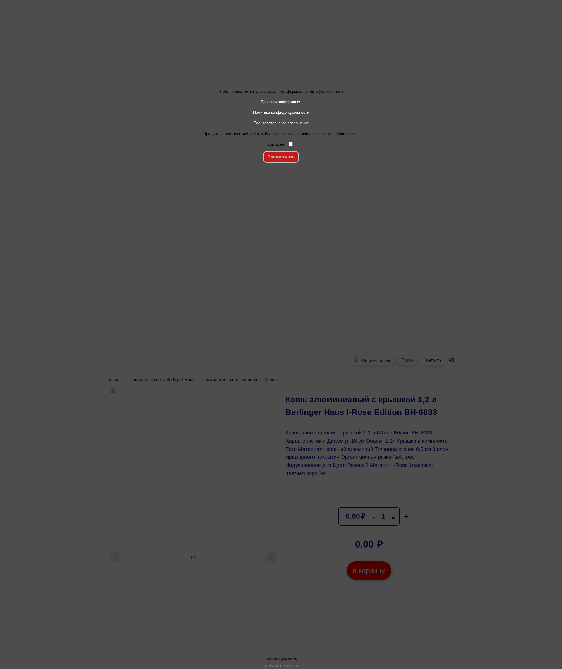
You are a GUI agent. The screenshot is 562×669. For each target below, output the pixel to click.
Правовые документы (281, 659)
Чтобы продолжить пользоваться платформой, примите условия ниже (281, 91)
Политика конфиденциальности (281, 112)
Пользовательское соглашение (281, 123)
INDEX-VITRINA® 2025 (281, 666)
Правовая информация (281, 102)
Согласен (275, 144)
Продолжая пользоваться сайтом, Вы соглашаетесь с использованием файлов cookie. (281, 134)
